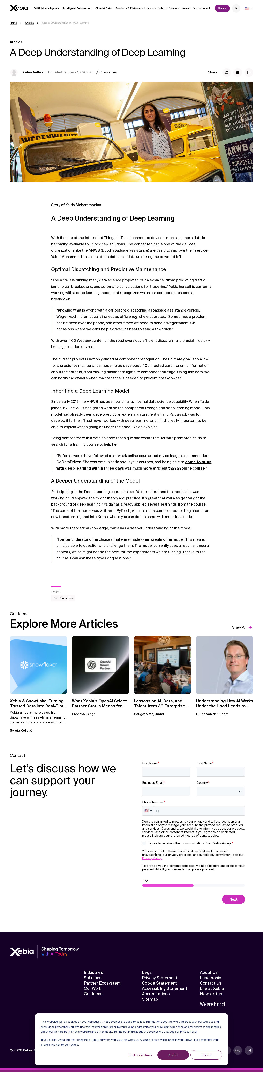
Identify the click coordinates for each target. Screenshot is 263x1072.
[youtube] (237, 1050)
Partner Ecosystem (102, 983)
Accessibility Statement (164, 988)
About (206, 8)
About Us (209, 972)
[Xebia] (19, 8)
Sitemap (150, 999)
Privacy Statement (159, 977)
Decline (206, 1055)
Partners (162, 8)
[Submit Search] (237, 9)
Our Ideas (93, 993)
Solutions (174, 8)
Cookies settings (140, 1055)
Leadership (210, 977)
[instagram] (249, 1050)
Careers (196, 8)
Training (185, 8)
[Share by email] (237, 72)
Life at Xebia (212, 988)
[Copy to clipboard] (249, 72)
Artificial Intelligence (46, 8)
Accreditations (156, 993)
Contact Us (210, 983)
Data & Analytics (63, 598)
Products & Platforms (129, 8)
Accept (173, 1055)
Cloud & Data (103, 8)
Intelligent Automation (77, 8)
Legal (147, 972)
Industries (150, 8)
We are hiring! (212, 1004)
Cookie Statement (159, 983)
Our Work (92, 988)
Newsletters (212, 993)
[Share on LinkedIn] (226, 72)
